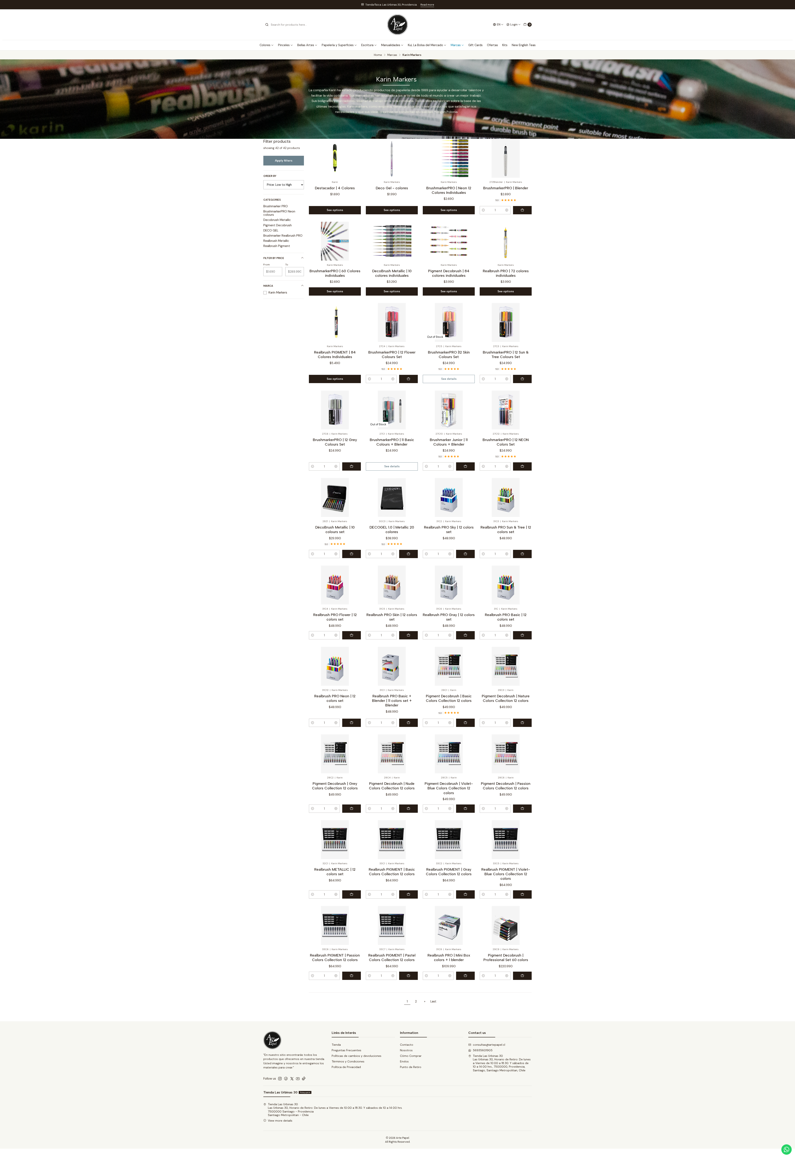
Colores (265, 45)
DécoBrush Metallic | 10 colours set (335, 529)
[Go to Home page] (397, 24)
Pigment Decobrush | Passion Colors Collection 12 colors (505, 785)
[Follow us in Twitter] (292, 1078)
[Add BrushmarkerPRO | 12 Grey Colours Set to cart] (351, 466)
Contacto (406, 1045)
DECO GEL (270, 230)
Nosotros (406, 1050)
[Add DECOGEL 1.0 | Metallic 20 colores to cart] (408, 554)
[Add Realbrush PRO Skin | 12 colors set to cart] (408, 635)
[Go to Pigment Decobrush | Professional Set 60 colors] (506, 925)
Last (433, 1001)
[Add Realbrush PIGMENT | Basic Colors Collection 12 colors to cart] (408, 894)
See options (335, 210)
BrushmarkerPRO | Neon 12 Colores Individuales (448, 190)
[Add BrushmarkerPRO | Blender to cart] (522, 210)
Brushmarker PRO (275, 206)
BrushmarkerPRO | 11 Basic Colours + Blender (392, 442)
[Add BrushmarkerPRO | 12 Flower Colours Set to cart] (408, 379)
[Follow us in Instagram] (280, 1078)
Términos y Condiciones (348, 1061)
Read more (429, 4)
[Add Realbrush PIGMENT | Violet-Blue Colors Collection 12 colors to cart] (522, 894)
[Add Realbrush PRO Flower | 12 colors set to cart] (351, 635)
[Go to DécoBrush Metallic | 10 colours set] (335, 497)
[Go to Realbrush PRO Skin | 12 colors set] (392, 585)
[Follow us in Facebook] (286, 1078)
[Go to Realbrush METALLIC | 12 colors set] (335, 839)
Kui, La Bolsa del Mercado (425, 45)
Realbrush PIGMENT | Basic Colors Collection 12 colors (392, 871)
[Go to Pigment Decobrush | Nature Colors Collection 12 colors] (506, 666)
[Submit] (266, 24)
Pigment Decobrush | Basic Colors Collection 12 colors (449, 698)
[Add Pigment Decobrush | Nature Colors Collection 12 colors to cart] (522, 723)
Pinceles (284, 45)
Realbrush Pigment (276, 246)
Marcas (456, 45)
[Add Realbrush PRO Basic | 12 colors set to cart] (522, 635)
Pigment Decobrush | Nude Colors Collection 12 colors (392, 785)
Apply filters (283, 160)
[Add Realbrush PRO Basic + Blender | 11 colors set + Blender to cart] (408, 723)
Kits (504, 45)
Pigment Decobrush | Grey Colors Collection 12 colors (335, 785)
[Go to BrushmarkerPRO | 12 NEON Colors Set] (506, 410)
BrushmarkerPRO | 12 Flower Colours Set (392, 354)
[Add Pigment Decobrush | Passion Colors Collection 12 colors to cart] (522, 808)
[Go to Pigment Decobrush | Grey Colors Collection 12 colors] (335, 753)
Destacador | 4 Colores (335, 188)
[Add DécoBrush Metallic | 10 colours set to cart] (351, 554)
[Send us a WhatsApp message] (786, 1149)
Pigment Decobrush (277, 225)
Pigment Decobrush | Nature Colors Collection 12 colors (506, 698)
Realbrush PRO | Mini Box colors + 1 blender (449, 957)
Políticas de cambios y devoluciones (356, 1056)
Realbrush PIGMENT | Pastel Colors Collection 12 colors (392, 957)
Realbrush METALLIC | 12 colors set (334, 871)
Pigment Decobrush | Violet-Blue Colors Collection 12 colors (449, 788)
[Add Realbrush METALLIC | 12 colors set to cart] (351, 894)
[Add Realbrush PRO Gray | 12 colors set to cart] (465, 635)
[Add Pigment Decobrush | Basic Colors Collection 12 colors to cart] (465, 723)
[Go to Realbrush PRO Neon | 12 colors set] (335, 666)
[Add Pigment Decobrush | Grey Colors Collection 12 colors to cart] (351, 808)
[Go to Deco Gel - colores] (392, 158)
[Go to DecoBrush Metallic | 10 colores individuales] (392, 241)
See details (449, 378)
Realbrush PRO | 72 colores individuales (506, 273)
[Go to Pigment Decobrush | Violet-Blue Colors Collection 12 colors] (449, 753)
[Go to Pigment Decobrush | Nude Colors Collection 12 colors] (392, 753)
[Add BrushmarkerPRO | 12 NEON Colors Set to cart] (522, 466)
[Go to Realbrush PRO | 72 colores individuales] (506, 241)
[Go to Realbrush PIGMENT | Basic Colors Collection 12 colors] (392, 839)
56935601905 (483, 1050)
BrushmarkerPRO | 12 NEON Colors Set (506, 442)
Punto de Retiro (410, 1067)
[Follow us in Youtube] (298, 1078)
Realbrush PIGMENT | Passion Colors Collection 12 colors (335, 957)
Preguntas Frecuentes (346, 1050)
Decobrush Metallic (277, 220)
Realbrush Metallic (276, 241)
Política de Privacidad (346, 1067)
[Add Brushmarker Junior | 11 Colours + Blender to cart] (465, 466)
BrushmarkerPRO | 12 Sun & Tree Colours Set (506, 354)
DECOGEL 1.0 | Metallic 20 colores (392, 529)
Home (378, 55)
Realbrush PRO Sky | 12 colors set (449, 529)
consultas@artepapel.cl (489, 1045)
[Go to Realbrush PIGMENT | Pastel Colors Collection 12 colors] (392, 925)
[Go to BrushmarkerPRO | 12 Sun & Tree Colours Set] (506, 322)
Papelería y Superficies (338, 45)
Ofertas (492, 45)
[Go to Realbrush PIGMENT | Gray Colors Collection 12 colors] (449, 839)
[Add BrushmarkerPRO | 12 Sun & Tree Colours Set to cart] (522, 379)
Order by (269, 176)
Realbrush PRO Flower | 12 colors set (335, 617)
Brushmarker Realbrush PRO (282, 236)
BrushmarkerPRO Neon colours (279, 213)
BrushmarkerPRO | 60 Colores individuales (335, 273)
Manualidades (390, 45)
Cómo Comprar (411, 1056)
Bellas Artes (305, 45)
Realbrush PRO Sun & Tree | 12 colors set (506, 529)
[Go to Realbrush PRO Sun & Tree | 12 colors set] (506, 497)
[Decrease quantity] (483, 210)
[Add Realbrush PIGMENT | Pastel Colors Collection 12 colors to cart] (408, 976)
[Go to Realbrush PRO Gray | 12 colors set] (449, 585)
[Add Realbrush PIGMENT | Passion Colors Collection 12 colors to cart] (351, 976)
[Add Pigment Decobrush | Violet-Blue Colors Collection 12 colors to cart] (465, 808)
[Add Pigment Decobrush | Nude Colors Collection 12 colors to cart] (408, 808)
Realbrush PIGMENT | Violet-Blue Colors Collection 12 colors (505, 874)
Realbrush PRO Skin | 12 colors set (391, 617)
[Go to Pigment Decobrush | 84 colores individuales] (449, 241)
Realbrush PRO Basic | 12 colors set (505, 617)
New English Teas (524, 45)
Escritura (367, 45)
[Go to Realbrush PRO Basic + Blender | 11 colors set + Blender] (392, 666)
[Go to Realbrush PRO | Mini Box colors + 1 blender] (449, 925)
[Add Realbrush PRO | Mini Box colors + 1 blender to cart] (465, 976)
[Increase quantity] (506, 210)
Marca (268, 286)
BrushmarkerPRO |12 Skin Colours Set (449, 354)
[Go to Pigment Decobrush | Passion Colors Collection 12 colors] (506, 753)
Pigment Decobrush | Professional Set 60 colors (505, 957)
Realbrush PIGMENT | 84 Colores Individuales (335, 354)
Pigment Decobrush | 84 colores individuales (448, 273)
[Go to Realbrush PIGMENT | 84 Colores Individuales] (335, 322)
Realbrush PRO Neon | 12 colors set (334, 698)
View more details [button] (280, 1120)
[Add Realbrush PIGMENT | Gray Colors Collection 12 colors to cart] (465, 894)
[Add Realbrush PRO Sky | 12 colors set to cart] (465, 554)
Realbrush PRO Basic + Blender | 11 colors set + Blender (392, 700)
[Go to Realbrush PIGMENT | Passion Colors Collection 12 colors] (335, 925)
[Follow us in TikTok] (304, 1078)
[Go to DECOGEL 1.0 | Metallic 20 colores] (392, 497)
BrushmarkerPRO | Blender (505, 188)
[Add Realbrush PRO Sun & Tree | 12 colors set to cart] (522, 554)
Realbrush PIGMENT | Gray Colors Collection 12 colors (449, 871)
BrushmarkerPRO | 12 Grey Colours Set (335, 442)
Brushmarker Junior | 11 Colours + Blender (449, 442)
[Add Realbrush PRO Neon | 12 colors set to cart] (351, 723)
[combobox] (286, 24)
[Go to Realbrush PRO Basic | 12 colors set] (506, 585)
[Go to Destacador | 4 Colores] (335, 158)
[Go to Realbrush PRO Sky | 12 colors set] (449, 497)
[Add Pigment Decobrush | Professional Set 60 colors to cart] (522, 976)
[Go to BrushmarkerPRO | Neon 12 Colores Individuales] (449, 158)
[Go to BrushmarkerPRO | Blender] (506, 158)
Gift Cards (475, 45)
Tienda (336, 1045)
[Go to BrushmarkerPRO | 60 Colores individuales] (335, 241)
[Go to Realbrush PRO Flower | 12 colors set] (335, 585)
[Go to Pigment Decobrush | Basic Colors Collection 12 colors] (449, 666)
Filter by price (273, 258)
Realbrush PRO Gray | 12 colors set (449, 617)
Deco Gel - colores (392, 188)
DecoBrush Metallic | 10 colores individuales (392, 273)
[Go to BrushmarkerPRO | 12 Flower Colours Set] (392, 322)
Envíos (404, 1061)
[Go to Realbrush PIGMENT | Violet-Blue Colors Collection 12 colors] (506, 839)
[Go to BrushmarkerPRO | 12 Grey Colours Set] (335, 410)
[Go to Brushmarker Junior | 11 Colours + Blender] (449, 410)
